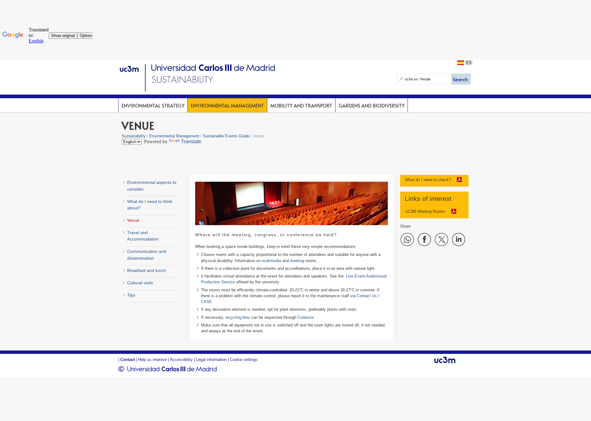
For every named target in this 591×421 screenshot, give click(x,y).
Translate (191, 141)
